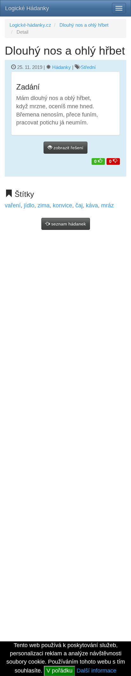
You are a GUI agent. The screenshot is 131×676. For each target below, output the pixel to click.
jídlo (29, 205)
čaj (79, 205)
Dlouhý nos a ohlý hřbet (83, 25)
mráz (107, 205)
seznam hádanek (68, 223)
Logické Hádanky (27, 8)
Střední (88, 67)
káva (92, 205)
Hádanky (61, 67)
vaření (13, 205)
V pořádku (59, 670)
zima (44, 205)
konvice (62, 205)
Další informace (96, 670)
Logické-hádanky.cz (30, 25)
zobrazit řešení (67, 147)
